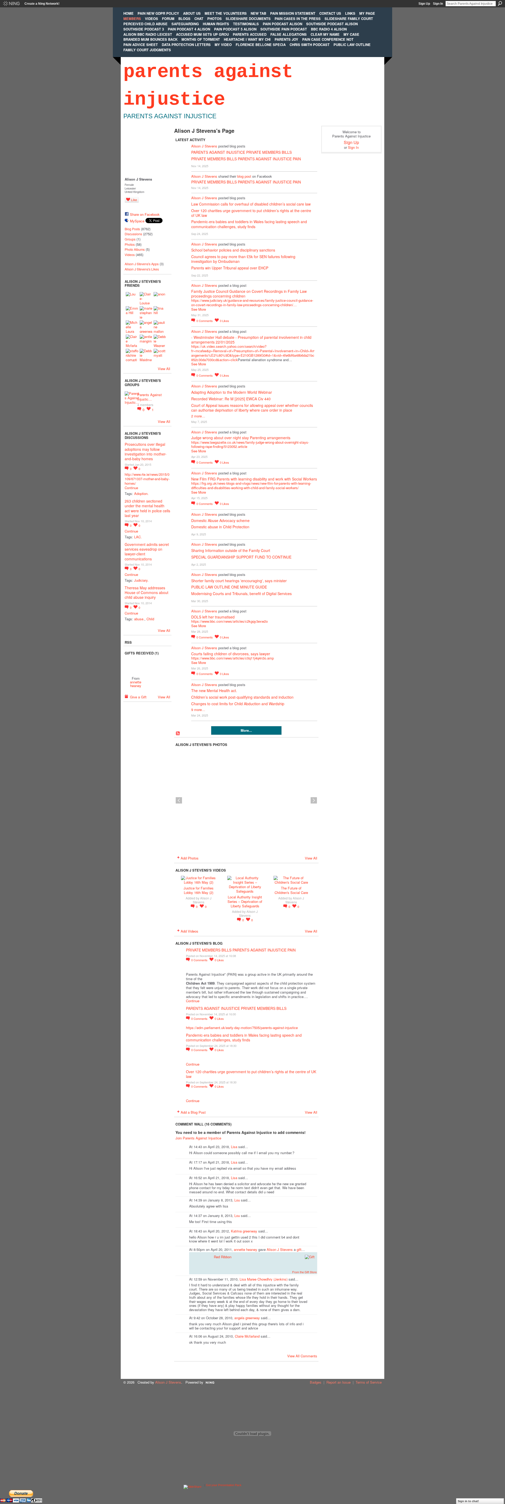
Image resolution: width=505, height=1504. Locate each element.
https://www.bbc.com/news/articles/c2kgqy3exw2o (229, 621)
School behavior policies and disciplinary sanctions (233, 250)
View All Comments (302, 1355)
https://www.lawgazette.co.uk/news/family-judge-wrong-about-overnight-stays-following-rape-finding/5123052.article (250, 444)
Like (134, 199)
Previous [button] (179, 800)
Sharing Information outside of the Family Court (230, 550)
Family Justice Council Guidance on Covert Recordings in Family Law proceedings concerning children (249, 294)
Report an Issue (338, 1382)
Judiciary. (141, 580)
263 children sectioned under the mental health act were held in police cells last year (147, 508)
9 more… (198, 709)
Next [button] (314, 800)
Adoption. (141, 493)
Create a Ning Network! (41, 4)
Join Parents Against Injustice (198, 1137)
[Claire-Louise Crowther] (146, 298)
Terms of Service (369, 1382)
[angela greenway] (146, 326)
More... (246, 730)
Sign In (438, 4)
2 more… (198, 415)
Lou (237, 1200)
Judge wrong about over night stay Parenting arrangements (240, 437)
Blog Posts (132, 229)
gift (299, 1249)
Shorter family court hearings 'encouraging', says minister (239, 580)
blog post (244, 176)
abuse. (139, 618)
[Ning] (11, 3)
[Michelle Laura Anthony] (132, 326)
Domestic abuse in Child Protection (220, 526)
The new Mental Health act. (214, 690)
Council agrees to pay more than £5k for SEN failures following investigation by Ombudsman (243, 259)
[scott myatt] (160, 355)
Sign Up (424, 4)
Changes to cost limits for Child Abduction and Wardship (237, 703)
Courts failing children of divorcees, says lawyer (230, 653)
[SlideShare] (192, 1485)
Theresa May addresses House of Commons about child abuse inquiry (146, 592)
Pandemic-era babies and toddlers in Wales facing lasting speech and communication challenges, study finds (249, 224)
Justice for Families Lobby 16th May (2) (199, 890)
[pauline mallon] (160, 326)
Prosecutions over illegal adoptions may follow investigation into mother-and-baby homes (145, 451)
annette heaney (135, 683)
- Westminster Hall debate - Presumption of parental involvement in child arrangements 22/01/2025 (251, 340)
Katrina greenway (244, 1231)
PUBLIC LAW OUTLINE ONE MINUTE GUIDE (229, 587)
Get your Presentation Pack (223, 1485)
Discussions (133, 234)
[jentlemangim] (146, 341)
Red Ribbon (222, 1256)
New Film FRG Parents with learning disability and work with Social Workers (254, 479)
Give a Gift (138, 696)
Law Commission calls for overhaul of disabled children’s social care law (251, 204)
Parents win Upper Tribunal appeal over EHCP (229, 267)
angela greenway (247, 1317)
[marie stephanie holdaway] (146, 312)
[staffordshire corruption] (132, 355)
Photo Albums (135, 249)
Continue (131, 488)
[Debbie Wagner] (160, 341)
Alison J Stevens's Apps (142, 264)
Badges (315, 1382)
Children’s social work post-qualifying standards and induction (242, 697)
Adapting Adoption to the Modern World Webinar (231, 392)
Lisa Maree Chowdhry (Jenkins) (263, 1279)
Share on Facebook (145, 214)
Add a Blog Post (193, 1112)
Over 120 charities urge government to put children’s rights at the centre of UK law (251, 213)
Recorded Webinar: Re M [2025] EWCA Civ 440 (231, 398)
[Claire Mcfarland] (132, 341)
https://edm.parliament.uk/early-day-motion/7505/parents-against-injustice (242, 1027)
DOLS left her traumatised (213, 617)
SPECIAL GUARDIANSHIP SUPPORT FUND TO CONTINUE (241, 557)
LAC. (138, 536)
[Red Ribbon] (136, 665)
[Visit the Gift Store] (310, 1256)
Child (150, 618)
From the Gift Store (304, 1272)
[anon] (160, 298)
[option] (246, 800)
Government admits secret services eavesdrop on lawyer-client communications (147, 551)
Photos (130, 244)
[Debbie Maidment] (146, 355)
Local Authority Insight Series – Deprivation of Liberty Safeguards (245, 901)
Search (500, 3)
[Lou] (132, 298)
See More (198, 309)
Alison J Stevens (204, 146)
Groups (130, 239)
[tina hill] (160, 312)
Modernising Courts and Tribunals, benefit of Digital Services (241, 593)
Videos (130, 254)
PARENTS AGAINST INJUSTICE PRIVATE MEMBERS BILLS (241, 152)
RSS (178, 733)
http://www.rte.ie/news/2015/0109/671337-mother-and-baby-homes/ (147, 479)
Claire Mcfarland (247, 1336)
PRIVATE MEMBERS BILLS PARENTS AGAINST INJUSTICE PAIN (246, 158)
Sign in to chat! (468, 1501)
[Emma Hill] (132, 312)
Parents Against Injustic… (149, 397)
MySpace (137, 220)
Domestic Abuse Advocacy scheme (220, 520)
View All (164, 368)
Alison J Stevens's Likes (142, 269)
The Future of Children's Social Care (291, 890)
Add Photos (190, 858)
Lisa (234, 1146)
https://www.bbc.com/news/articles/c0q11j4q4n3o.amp (232, 658)
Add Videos (189, 931)
